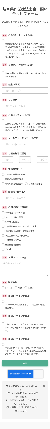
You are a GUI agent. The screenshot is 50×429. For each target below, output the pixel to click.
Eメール (8, 287)
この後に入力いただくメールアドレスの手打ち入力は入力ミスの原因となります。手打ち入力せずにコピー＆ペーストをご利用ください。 (25, 127)
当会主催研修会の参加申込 (17, 235)
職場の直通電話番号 (14, 183)
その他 (8, 249)
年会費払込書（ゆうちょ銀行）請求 (20, 226)
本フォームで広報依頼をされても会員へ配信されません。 (25, 306)
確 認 (25, 363)
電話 (20, 287)
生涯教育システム (13, 240)
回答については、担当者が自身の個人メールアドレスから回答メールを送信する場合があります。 (25, 327)
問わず (31, 287)
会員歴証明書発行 (13, 244)
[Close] (43, 386)
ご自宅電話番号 (35, 183)
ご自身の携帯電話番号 (15, 174)
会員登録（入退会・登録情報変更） (20, 230)
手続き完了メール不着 (15, 212)
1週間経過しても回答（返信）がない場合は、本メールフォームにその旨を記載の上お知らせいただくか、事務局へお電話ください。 (25, 350)
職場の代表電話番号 (14, 179)
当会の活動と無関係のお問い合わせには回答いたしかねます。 (25, 75)
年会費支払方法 (12, 221)
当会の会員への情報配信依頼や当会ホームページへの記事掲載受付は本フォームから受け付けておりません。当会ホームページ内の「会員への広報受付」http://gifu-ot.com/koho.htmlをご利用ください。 (25, 50)
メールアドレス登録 (14, 217)
